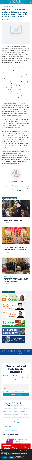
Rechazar (11, 457)
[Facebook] (12, 190)
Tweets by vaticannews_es (10, 430)
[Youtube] (20, 190)
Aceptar (4, 457)
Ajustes (18, 457)
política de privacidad (19, 391)
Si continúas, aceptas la (14, 391)
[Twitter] (17, 190)
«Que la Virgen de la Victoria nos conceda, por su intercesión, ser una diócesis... (15, 249)
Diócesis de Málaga (9, 6)
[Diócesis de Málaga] (16, 174)
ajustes (13, 455)
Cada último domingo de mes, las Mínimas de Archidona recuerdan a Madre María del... (16, 279)
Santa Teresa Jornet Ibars (13, 220)
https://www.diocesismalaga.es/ (16, 184)
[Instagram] (14, 190)
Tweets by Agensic (8, 426)
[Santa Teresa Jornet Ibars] (16, 208)
